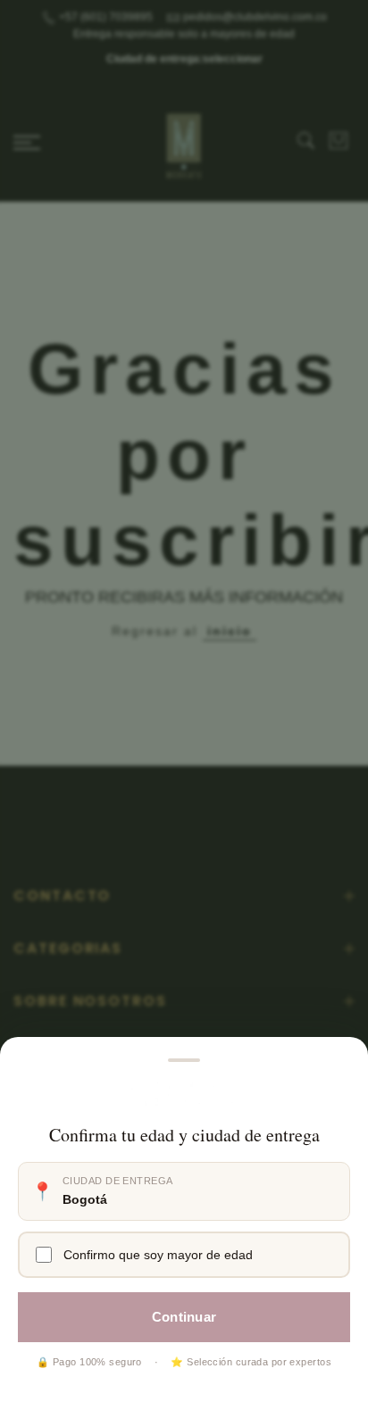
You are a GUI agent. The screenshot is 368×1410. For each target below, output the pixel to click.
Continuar (184, 1316)
